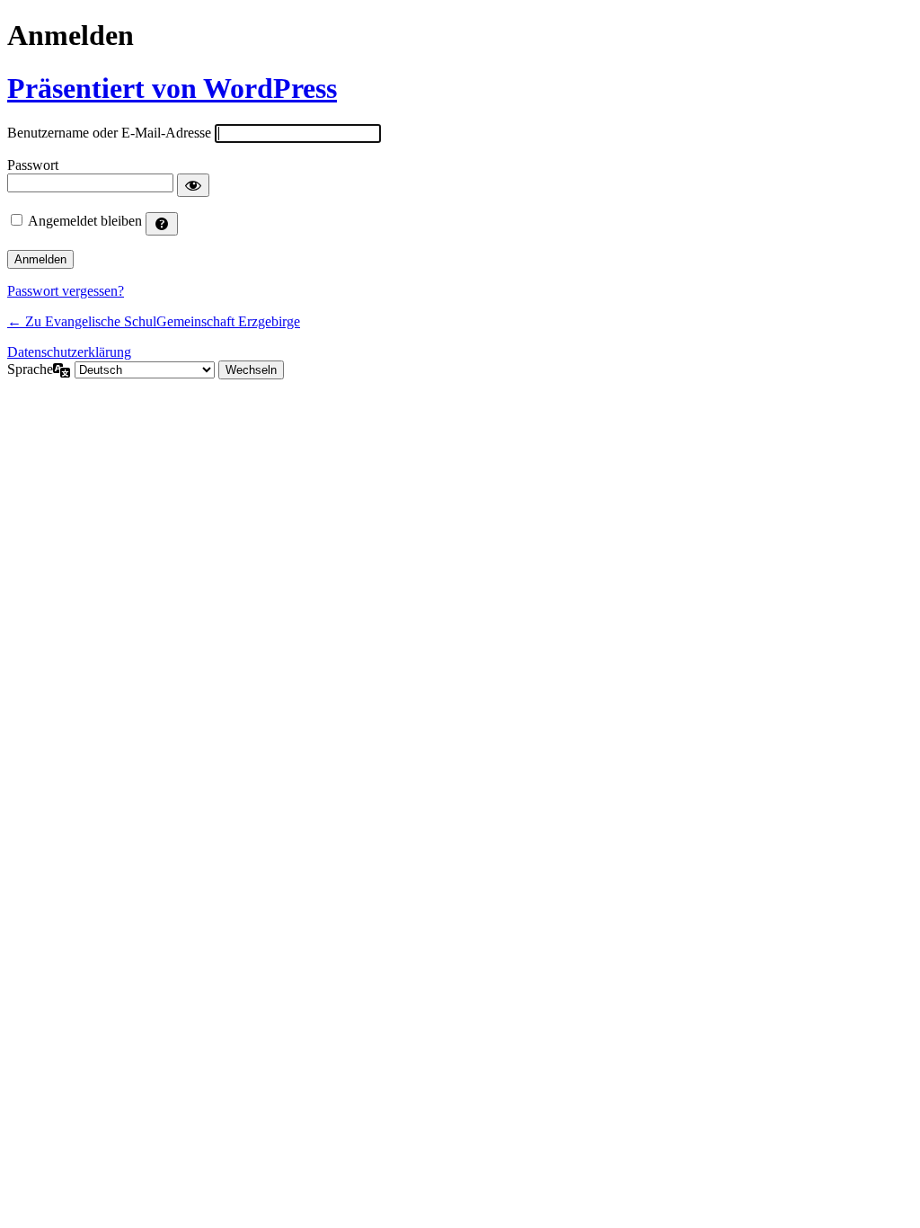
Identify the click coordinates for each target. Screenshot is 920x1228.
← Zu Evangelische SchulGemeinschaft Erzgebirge (153, 321)
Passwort (32, 165)
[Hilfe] (162, 224)
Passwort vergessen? (65, 290)
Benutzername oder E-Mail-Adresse (109, 132)
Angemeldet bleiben (85, 220)
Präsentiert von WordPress (172, 88)
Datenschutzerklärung (69, 352)
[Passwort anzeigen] (193, 185)
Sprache (30, 369)
